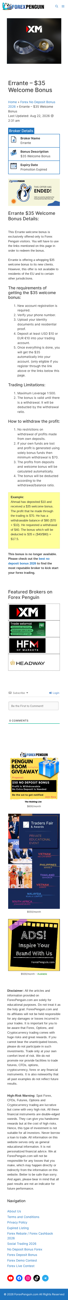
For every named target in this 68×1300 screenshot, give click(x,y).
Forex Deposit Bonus (22, 1255)
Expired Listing (18, 1228)
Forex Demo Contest (22, 1260)
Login (55, 692)
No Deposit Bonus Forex (24, 1249)
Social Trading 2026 (21, 1244)
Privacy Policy (17, 1222)
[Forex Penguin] (24, 6)
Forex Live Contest (20, 1266)
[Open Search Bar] (56, 6)
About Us (14, 1211)
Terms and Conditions (23, 1217)
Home (12, 102)
